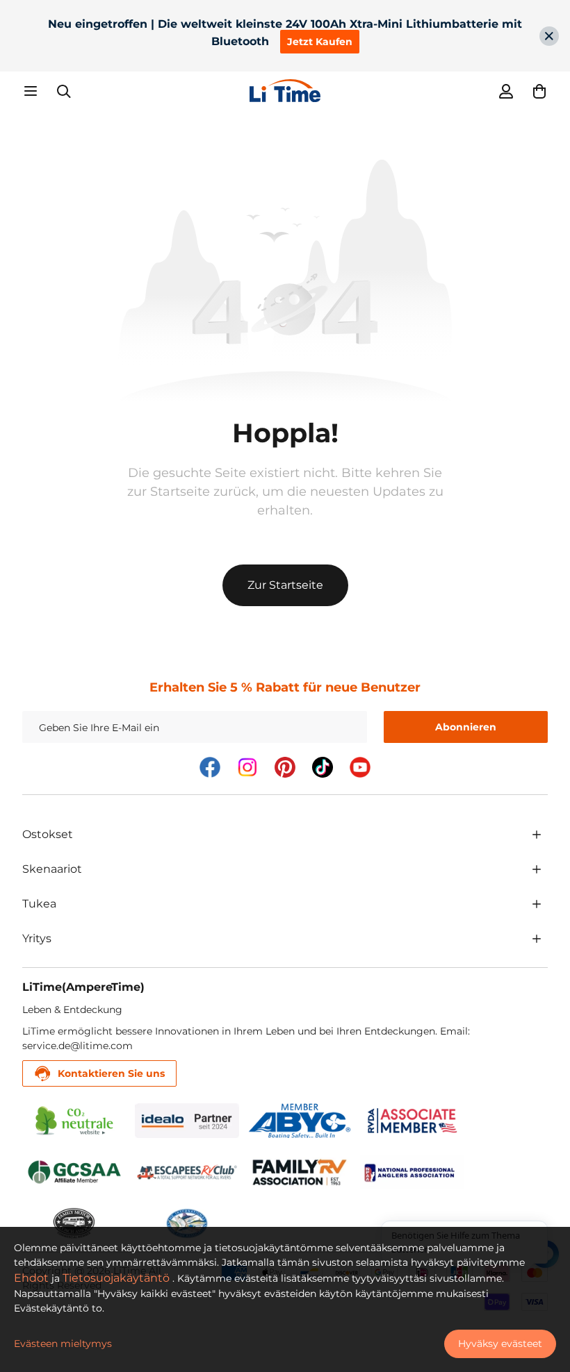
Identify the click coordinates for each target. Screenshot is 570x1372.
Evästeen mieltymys (63, 1343)
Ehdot (31, 1278)
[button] (539, 91)
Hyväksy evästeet (500, 1343)
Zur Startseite (285, 585)
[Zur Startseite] (285, 90)
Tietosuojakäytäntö (116, 1278)
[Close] (549, 36)
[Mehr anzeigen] (537, 834)
